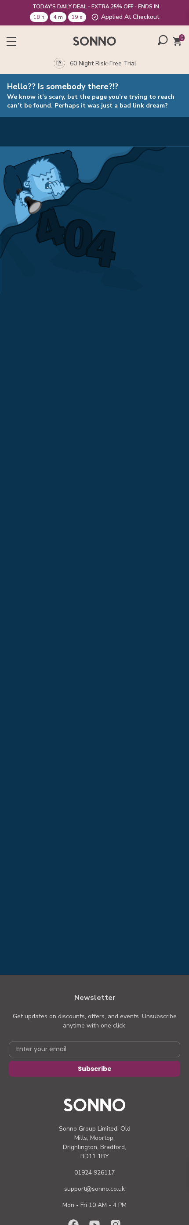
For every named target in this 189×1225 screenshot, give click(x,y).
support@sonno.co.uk (94, 1189)
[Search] (163, 40)
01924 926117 (94, 1172)
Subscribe (95, 1068)
